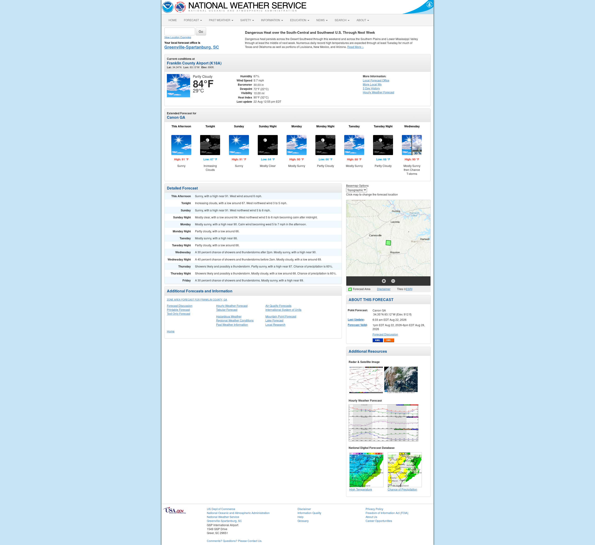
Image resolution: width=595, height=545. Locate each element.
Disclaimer (383, 289)
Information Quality (309, 513)
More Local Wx (372, 84)
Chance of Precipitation (402, 489)
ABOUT (362, 20)
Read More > (355, 47)
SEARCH (341, 20)
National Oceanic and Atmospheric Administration (238, 513)
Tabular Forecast (226, 309)
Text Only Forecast (178, 313)
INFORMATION (271, 20)
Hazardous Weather (228, 316)
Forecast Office (376, 80)
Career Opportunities (379, 521)
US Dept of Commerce (221, 509)
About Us (371, 517)
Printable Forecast (178, 309)
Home (171, 331)
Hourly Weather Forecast (232, 306)
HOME (173, 20)
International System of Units (283, 309)
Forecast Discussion (179, 306)
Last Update (356, 319)
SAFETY (246, 20)
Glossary (303, 521)
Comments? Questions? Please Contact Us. (234, 541)
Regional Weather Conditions (235, 320)
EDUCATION (298, 20)
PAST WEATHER (220, 20)
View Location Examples (177, 37)
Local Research (275, 324)
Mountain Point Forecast (280, 316)
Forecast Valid (357, 325)
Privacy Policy (374, 509)
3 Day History (371, 88)
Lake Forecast (274, 320)
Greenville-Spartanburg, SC (191, 47)
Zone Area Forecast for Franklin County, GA (197, 299)
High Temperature (360, 489)
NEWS (320, 20)
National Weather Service (223, 517)
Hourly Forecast (378, 92)
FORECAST (192, 20)
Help (301, 517)
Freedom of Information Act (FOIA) (387, 513)
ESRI (409, 289)
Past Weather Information (232, 324)
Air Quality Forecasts (278, 306)
